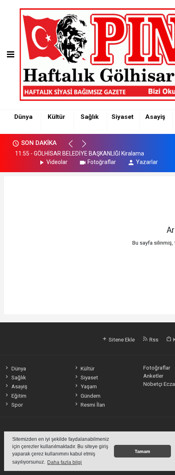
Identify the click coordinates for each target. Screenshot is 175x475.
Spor (16, 404)
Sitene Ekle (121, 339)
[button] (74, 147)
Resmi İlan (93, 404)
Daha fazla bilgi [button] (64, 462)
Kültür (56, 116)
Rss (153, 339)
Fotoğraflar (102, 162)
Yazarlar (147, 162)
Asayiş (155, 116)
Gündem (91, 395)
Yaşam (89, 386)
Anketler (153, 375)
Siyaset (122, 116)
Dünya (23, 116)
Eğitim (18, 395)
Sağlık (89, 116)
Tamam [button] (142, 451)
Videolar (57, 162)
